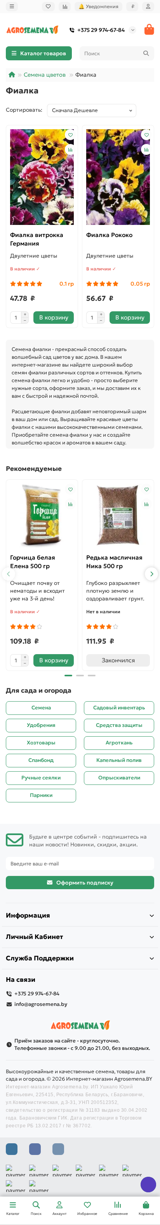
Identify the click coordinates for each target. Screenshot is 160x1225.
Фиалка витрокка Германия (36, 239)
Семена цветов (45, 74)
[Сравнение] (65, 6)
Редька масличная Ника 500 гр (114, 562)
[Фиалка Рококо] (118, 177)
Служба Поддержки (40, 958)
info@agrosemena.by (40, 1004)
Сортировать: (26, 109)
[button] (8, 574)
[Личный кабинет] (148, 6)
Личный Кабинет (34, 937)
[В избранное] (70, 134)
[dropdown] (12, 6)
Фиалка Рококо (109, 235)
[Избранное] (48, 6)
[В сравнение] (70, 149)
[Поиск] (146, 53)
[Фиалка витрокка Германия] (42, 177)
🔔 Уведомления (98, 6)
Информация (28, 915)
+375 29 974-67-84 (101, 29)
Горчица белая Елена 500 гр (32, 562)
